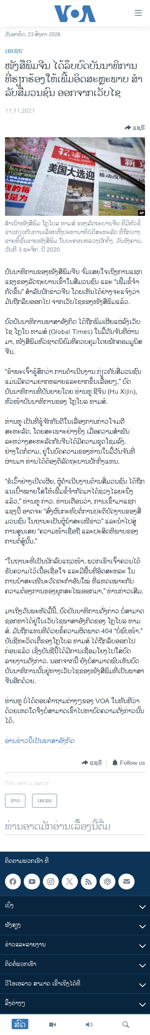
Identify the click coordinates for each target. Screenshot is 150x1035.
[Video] (52, 1024)
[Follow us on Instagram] (51, 881)
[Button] (135, 128)
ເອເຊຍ (13, 51)
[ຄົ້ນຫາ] (125, 1024)
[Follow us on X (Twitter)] (70, 881)
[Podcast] (107, 881)
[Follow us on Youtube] (32, 881)
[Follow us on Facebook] (13, 881)
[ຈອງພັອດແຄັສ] (126, 881)
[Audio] (89, 1024)
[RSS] (89, 881)
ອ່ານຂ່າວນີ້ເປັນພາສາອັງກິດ (40, 741)
